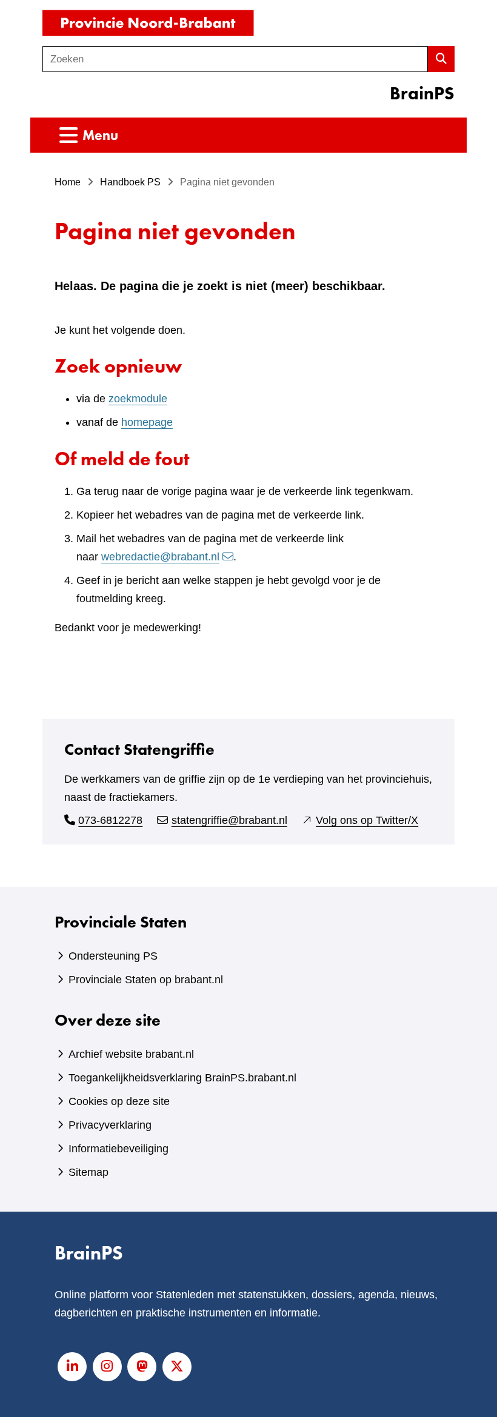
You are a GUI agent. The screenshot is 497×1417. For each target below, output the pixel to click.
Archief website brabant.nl (131, 1054)
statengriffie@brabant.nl (229, 820)
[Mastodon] (141, 1366)
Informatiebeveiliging (118, 1149)
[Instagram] (107, 1366)
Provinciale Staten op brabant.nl (145, 980)
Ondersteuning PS (113, 956)
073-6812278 (110, 820)
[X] (177, 1366)
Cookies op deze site (119, 1101)
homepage (147, 422)
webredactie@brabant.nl (160, 557)
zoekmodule (137, 399)
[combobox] (235, 59)
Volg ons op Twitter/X (367, 820)
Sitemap (88, 1172)
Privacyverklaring (110, 1125)
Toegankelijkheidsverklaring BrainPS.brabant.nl (182, 1078)
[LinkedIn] (72, 1366)
